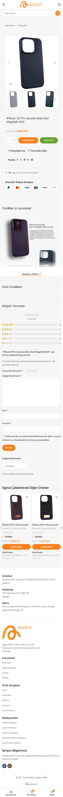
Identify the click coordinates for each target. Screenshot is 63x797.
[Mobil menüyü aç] (4, 4)
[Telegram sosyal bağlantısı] (32, 160)
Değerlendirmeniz (12, 375)
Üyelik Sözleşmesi (10, 732)
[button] (8, 63)
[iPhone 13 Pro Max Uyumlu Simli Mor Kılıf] (16, 507)
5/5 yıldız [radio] (36, 371)
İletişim (5, 678)
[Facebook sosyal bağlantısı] (17, 160)
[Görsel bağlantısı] (17, 632)
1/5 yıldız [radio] (27, 371)
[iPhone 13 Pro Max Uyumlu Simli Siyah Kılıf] (46, 507)
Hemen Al (48, 140)
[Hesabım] (59, 4)
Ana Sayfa (10, 25)
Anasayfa (6, 662)
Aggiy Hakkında (9, 667)
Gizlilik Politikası (9, 722)
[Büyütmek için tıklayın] (10, 84)
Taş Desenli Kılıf (19, 528)
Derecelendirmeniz (12, 370)
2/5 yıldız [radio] (29, 371)
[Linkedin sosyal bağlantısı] (28, 160)
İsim (5, 410)
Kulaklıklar (6, 695)
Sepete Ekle (28, 140)
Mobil (4, 690)
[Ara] (57, 13)
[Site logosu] (31, 4)
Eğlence (6, 700)
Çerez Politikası (9, 727)
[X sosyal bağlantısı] (21, 160)
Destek (5, 672)
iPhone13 (22, 25)
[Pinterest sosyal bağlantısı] (25, 160)
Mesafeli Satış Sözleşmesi (14, 737)
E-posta (7, 423)
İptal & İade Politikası (11, 742)
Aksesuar (6, 705)
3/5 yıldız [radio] (31, 371)
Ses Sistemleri (8, 710)
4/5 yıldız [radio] (34, 371)
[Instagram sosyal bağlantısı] (9, 766)
